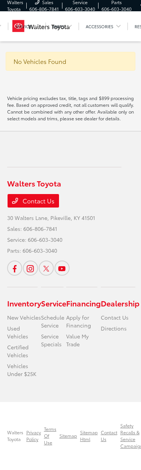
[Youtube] (62, 268)
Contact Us (38, 200)
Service (53, 303)
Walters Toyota (15, 435)
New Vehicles (24, 317)
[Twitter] (46, 268)
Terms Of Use (50, 436)
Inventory (24, 303)
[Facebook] (14, 268)
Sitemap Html (89, 435)
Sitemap (68, 435)
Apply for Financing (78, 321)
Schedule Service (52, 321)
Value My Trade (77, 340)
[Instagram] (30, 268)
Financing (83, 303)
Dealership (120, 303)
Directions (114, 328)
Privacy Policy (33, 435)
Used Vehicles (17, 332)
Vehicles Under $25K (21, 370)
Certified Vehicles (18, 351)
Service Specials (51, 340)
